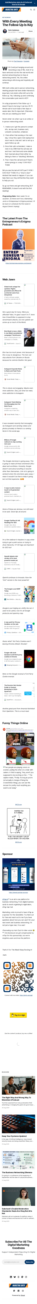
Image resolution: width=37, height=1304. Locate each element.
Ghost (23, 1295)
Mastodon (14, 1290)
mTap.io (5, 899)
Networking (6, 17)
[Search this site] (31, 9)
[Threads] (18, 1277)
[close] (34, 3)
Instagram (23, 1290)
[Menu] (34, 9)
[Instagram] (26, 1277)
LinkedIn (18, 1290)
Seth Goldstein (13, 30)
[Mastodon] (22, 1277)
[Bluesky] (15, 1277)
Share (31, 31)
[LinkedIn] (11, 1277)
